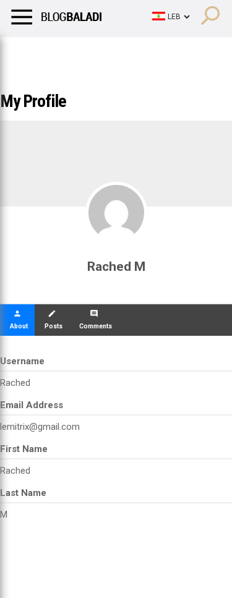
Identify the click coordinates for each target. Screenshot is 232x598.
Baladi (169, 52)
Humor (80, 52)
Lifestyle (27, 52)
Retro (125, 52)
